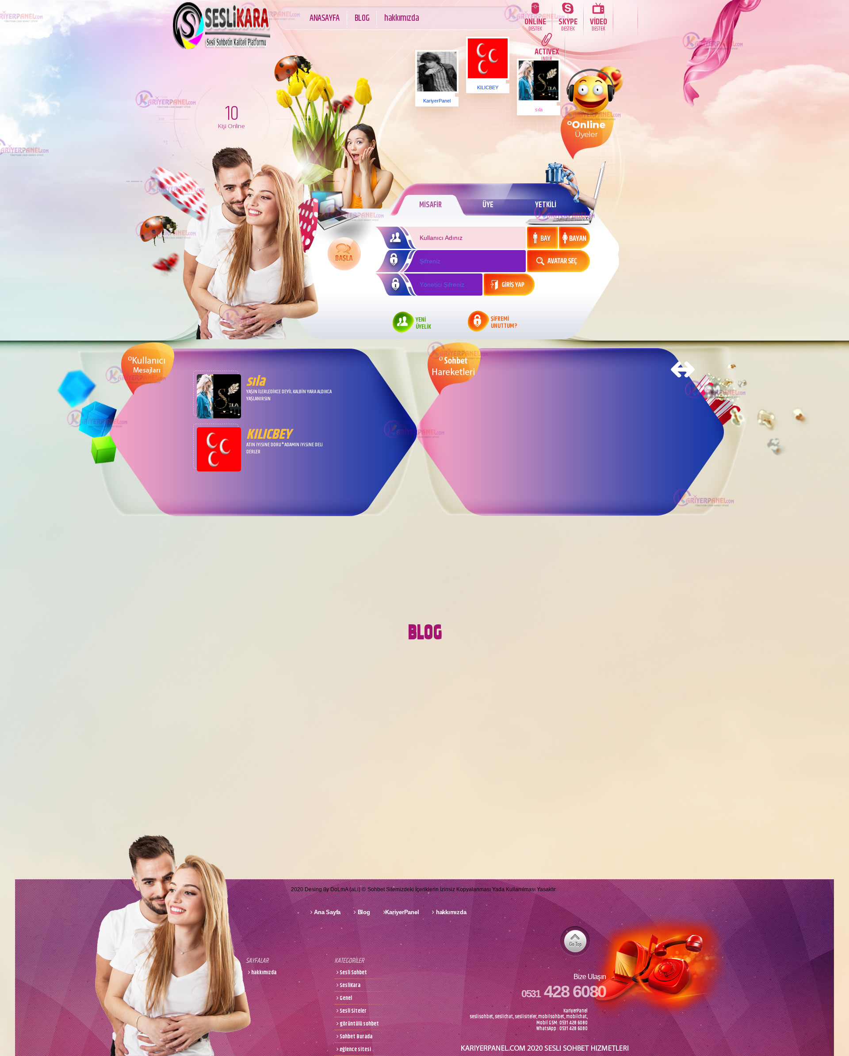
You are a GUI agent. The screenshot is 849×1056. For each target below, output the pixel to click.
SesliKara (349, 985)
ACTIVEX (547, 54)
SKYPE (567, 24)
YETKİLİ (545, 205)
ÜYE (487, 205)
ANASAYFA (325, 18)
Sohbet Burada (355, 1037)
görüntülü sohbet (359, 1024)
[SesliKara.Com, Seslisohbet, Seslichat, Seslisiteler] (221, 48)
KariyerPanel (402, 912)
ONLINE (535, 24)
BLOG (362, 18)
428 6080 (563, 991)
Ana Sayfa (326, 912)
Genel (345, 998)
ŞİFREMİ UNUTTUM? (504, 323)
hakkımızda (401, 18)
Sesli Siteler (353, 1011)
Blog (363, 912)
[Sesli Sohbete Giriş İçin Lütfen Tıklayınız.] (344, 253)
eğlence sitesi (355, 1049)
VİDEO (598, 24)
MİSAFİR (430, 205)
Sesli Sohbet (353, 973)
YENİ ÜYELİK (423, 324)
